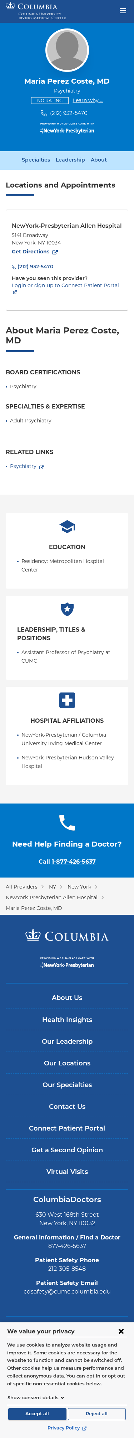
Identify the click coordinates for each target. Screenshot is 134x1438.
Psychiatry (23, 466)
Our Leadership (67, 1042)
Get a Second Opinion (67, 1151)
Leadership (70, 160)
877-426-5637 (67, 1246)
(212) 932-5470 (69, 113)
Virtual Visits (67, 1172)
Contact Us (67, 1107)
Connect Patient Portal (67, 1129)
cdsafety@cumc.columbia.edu (67, 1291)
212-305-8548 (67, 1268)
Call (67, 861)
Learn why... (88, 100)
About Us (67, 998)
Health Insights (67, 1020)
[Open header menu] (123, 10)
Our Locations (67, 1064)
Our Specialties (67, 1086)
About (99, 160)
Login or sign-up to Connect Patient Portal (65, 285)
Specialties (36, 160)
